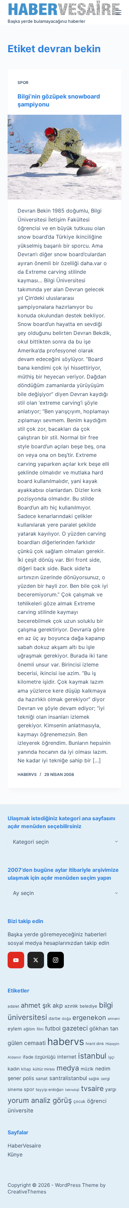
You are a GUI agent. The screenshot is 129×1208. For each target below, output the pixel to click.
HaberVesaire (24, 1145)
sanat (42, 1078)
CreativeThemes (27, 1191)
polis (28, 1078)
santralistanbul (68, 1078)
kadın (14, 1068)
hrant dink (95, 1043)
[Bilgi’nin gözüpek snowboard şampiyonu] (64, 157)
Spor (23, 82)
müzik (87, 1068)
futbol (53, 1028)
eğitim (29, 1029)
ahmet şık (36, 1005)
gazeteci (75, 1028)
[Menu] (118, 13)
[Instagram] (55, 960)
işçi (111, 1057)
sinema (15, 1089)
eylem (15, 1029)
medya (68, 1068)
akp (58, 1005)
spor (29, 1089)
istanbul (92, 1056)
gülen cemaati (27, 1042)
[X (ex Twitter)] (35, 960)
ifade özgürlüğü (39, 1057)
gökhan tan (103, 1028)
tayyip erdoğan (50, 1089)
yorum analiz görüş (40, 1100)
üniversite (20, 1110)
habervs (65, 1041)
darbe (54, 1018)
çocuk (79, 1101)
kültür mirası (44, 1069)
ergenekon (89, 1018)
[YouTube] (16, 960)
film (40, 1029)
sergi (105, 1078)
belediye (88, 1006)
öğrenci (97, 1101)
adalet (13, 1006)
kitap (26, 1069)
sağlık (94, 1078)
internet (66, 1057)
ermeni (114, 1018)
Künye (15, 1154)
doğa (66, 1018)
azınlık (71, 1006)
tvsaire (92, 1088)
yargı (110, 1089)
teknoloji (72, 1090)
